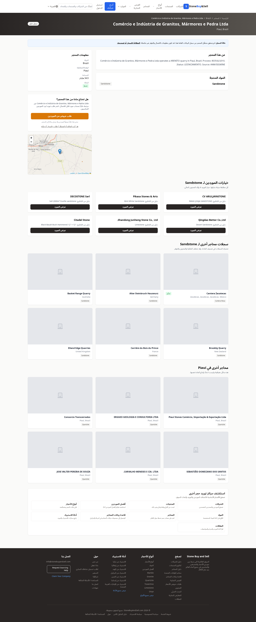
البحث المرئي (176, 592)
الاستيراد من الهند (119, 569)
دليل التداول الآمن (120, 614)
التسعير (95, 573)
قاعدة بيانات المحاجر (173, 577)
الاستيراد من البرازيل (118, 573)
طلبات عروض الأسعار (173, 584)
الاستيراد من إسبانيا (118, 580)
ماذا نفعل (94, 565)
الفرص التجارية (137, 6)
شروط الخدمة (166, 614)
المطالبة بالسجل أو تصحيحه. (128, 43)
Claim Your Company (61, 576)
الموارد (123, 6)
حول (109, 614)
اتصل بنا (95, 584)
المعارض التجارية (175, 595)
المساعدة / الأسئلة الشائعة (88, 580)
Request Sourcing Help (60, 569)
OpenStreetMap (83, 173)
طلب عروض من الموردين (60, 116)
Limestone (149, 588)
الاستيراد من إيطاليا (119, 565)
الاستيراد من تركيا (119, 562)
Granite (150, 577)
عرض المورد (196, 207)
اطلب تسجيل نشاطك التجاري (87, 569)
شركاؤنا (95, 577)
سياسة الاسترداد (136, 614)
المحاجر (146, 6)
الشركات (179, 6)
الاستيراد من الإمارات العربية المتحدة (115, 585)
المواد (151, 565)
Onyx (151, 592)
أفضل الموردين (148, 569)
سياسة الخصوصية (151, 614)
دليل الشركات (176, 562)
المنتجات (169, 6)
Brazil (208, 18)
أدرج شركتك (110, 6)
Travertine (149, 584)
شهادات (95, 588)
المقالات (178, 599)
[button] (59, 151)
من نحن (95, 562)
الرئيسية (225, 18)
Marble (150, 573)
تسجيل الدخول (99, 6)
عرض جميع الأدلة (119, 590)
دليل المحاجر (176, 569)
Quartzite (149, 580)
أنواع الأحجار (159, 6)
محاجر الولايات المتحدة (172, 573)
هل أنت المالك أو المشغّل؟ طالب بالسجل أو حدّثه (59, 126)
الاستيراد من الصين (118, 577)
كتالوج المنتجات (175, 565)
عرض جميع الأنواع (147, 595)
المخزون (178, 588)
